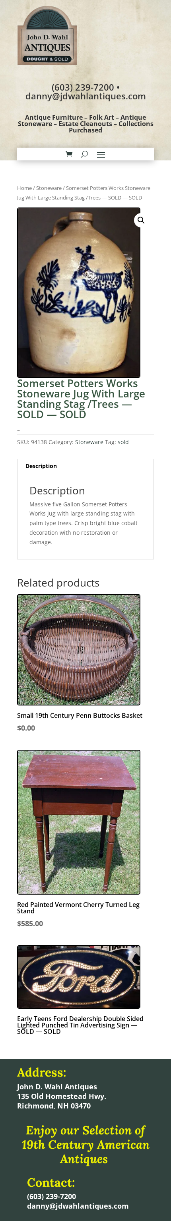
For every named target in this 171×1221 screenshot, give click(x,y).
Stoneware (49, 188)
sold (123, 442)
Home (24, 188)
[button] (141, 220)
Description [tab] (41, 466)
